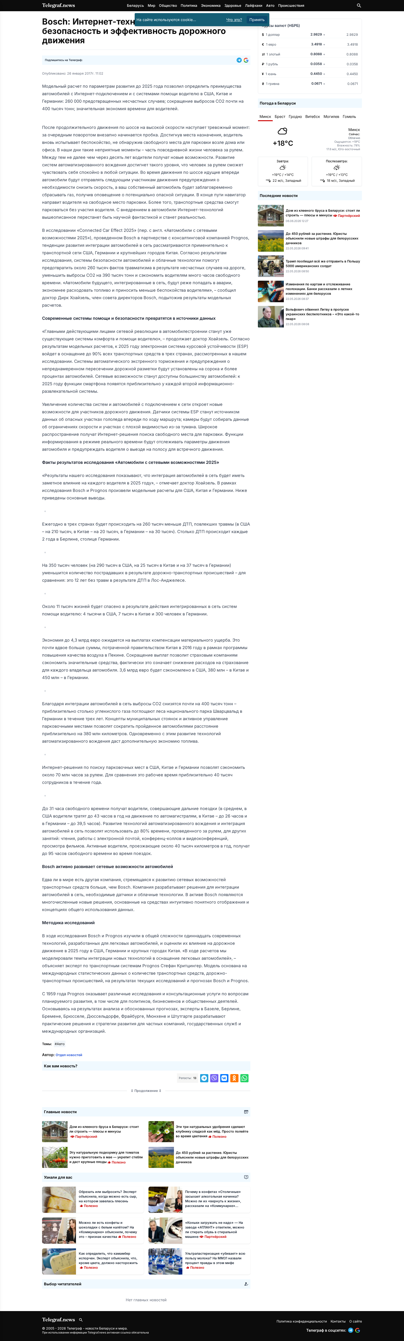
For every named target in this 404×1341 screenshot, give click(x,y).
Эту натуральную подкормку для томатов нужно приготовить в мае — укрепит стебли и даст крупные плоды (106, 1157)
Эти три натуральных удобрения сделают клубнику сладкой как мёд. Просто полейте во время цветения (212, 1131)
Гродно (295, 116)
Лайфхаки (253, 5)
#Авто (60, 1044)
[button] (240, 60)
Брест (280, 116)
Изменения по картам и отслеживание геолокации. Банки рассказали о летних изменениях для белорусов (319, 288)
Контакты (338, 1321)
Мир (151, 5)
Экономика (211, 5)
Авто (270, 5)
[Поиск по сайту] (359, 5)
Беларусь (135, 5)
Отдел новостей (69, 1055)
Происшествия (291, 5)
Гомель (349, 116)
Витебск (312, 116)
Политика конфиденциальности (302, 1321)
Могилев (331, 116)
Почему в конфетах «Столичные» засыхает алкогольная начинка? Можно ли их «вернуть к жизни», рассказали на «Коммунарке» (213, 1201)
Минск (265, 116)
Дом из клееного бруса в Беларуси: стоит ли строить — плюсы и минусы (104, 1131)
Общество (168, 5)
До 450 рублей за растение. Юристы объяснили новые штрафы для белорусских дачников (212, 1157)
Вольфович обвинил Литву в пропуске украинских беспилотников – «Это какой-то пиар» (322, 314)
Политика (189, 5)
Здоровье (232, 5)
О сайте (355, 1321)
